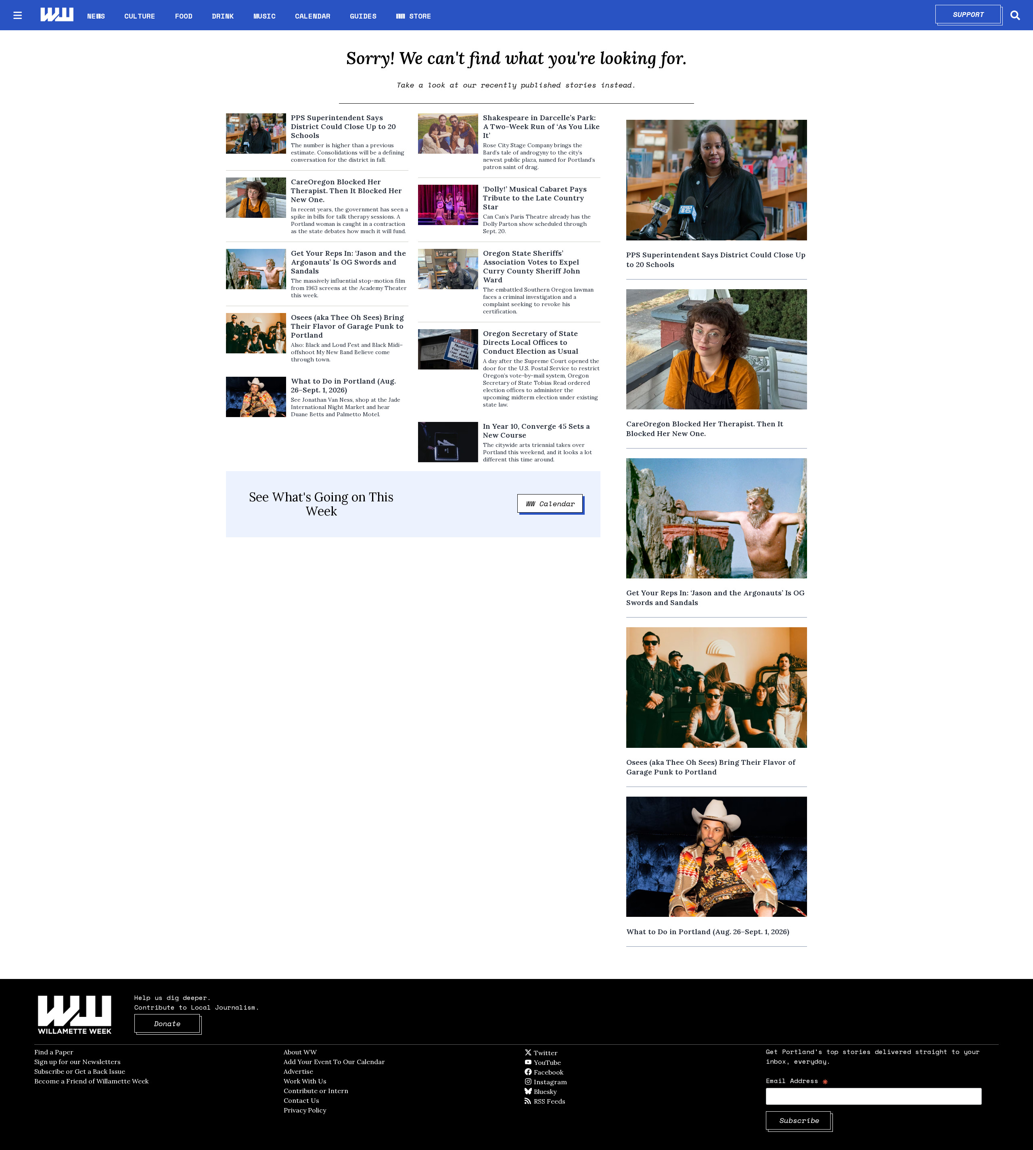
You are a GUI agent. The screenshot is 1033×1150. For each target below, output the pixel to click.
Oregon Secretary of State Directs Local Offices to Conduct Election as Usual (530, 342)
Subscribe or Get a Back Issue (79, 1071)
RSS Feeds (563, 1101)
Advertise (298, 1071)
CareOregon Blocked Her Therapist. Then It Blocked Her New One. (346, 190)
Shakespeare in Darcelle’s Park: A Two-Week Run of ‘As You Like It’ (541, 126)
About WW (300, 1052)
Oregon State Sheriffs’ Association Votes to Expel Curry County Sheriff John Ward (531, 266)
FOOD (183, 15)
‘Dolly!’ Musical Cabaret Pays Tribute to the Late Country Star (535, 198)
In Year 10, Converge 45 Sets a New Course (536, 431)
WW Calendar (554, 503)
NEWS (96, 15)
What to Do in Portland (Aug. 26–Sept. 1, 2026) (343, 385)
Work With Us (305, 1081)
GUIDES (363, 15)
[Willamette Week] (56, 15)
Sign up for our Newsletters (77, 1062)
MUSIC (264, 15)
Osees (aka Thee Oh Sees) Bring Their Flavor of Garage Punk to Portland (347, 326)
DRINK (223, 15)
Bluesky (556, 1091)
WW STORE (413, 15)
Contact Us (301, 1100)
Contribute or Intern (316, 1091)
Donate (177, 1023)
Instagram (567, 1082)
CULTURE (139, 15)
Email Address (797, 1080)
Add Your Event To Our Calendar (334, 1062)
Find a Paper (53, 1052)
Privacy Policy (305, 1110)
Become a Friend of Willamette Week (91, 1081)
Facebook (572, 1072)
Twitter (565, 1053)
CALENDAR (312, 15)
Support (977, 14)
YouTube (561, 1062)
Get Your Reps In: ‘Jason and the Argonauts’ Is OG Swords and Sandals (348, 262)
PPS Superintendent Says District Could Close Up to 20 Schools (343, 126)
